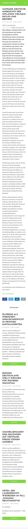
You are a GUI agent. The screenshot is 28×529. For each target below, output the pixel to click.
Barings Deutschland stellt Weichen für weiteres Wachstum (11, 378)
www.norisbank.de (8, 293)
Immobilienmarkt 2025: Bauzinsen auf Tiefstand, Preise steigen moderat (13, 437)
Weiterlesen (14, 363)
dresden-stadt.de (9, 3)
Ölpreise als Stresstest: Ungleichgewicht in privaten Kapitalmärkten (13, 319)
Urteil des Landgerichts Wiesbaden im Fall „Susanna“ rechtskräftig (13, 496)
